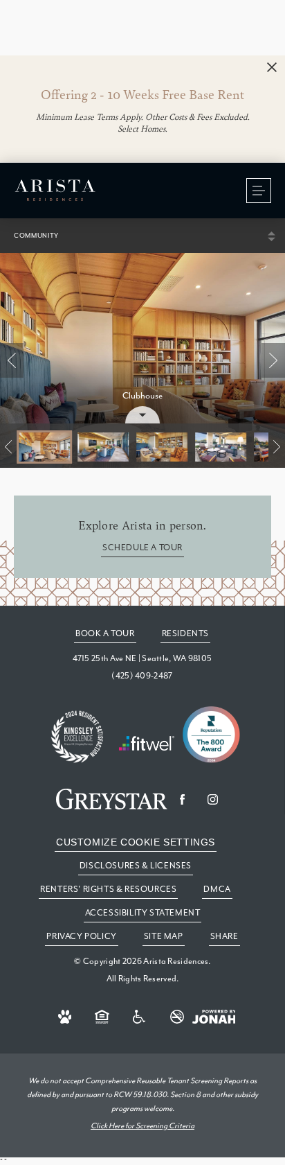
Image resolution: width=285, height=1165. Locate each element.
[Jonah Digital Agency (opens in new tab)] (214, 1016)
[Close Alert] (272, 67)
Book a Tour (105, 633)
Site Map (163, 936)
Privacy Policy (81, 936)
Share (224, 936)
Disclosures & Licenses (136, 865)
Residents (185, 633)
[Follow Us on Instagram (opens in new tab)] (213, 799)
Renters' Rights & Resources (108, 889)
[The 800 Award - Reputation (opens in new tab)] (211, 736)
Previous (12, 360)
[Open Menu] (258, 190)
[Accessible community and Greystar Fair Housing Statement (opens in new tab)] (140, 1016)
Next (273, 360)
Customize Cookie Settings (135, 842)
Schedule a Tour (142, 547)
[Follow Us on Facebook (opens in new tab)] (182, 799)
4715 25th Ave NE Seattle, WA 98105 (142, 658)
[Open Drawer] (142, 414)
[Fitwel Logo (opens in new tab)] (146, 744)
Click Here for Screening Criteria (142, 1126)
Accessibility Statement (143, 912)
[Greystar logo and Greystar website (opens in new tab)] (111, 799)
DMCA (216, 889)
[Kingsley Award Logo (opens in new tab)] (77, 737)
